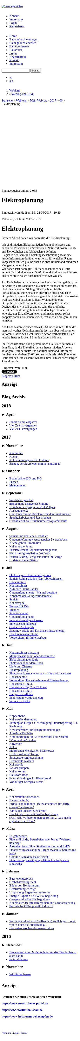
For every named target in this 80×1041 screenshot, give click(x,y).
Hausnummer (17, 582)
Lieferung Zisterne (20, 666)
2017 (53, 100)
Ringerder (15, 743)
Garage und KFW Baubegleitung (29, 899)
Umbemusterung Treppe (24, 754)
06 (61, 100)
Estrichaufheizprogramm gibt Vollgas (32, 507)
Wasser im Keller (19, 701)
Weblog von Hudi (23, 94)
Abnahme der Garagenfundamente (30, 596)
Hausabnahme (18, 676)
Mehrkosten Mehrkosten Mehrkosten (32, 750)
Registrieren (16, 26)
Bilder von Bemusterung (24, 885)
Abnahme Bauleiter (21, 733)
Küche (13, 456)
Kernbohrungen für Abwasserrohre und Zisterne (38, 736)
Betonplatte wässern (21, 761)
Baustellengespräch (21, 878)
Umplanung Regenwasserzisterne (29, 892)
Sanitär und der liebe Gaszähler (28, 536)
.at (10, 77)
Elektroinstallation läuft (23, 659)
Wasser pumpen (19, 768)
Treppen (14, 609)
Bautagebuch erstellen (22, 42)
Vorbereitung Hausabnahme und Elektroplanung (39, 680)
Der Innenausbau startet (23, 634)
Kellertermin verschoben (24, 796)
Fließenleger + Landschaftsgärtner (30, 575)
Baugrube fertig (19, 800)
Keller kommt (17, 771)
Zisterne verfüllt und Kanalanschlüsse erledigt (37, 630)
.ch (11, 80)
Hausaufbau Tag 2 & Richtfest (28, 687)
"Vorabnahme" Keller (22, 740)
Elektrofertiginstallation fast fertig (29, 553)
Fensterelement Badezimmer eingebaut (33, 550)
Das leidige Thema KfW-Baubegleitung (33, 814)
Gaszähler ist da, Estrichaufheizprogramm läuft (38, 521)
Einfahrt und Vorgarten (23, 422)
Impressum (16, 19)
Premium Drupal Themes (14, 1032)
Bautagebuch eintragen (23, 39)
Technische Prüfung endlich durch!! (31, 906)
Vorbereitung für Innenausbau (27, 637)
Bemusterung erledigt (22, 889)
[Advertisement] (40, 147)
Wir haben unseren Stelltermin (27, 810)
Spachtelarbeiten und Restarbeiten (30, 517)
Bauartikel (15, 49)
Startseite (7, 100)
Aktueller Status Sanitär (23, 589)
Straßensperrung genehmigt (26, 757)
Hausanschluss (18, 585)
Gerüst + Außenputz (21, 627)
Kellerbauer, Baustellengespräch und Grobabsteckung (42, 902)
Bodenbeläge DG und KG (25, 478)
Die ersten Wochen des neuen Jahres (31, 928)
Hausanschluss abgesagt (24, 652)
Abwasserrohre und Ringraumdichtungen (34, 729)
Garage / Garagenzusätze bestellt (29, 856)
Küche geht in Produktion (25, 543)
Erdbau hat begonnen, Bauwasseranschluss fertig (39, 803)
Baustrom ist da (18, 775)
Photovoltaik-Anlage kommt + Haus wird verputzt (40, 673)
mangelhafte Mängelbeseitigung (28, 503)
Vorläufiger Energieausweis (26, 781)
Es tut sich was (18, 959)
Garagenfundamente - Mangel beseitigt (33, 592)
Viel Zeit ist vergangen (23, 425)
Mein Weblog (38, 100)
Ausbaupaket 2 (18, 510)
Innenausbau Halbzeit (22, 623)
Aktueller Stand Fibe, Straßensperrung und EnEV (39, 846)
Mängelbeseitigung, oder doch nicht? (32, 656)
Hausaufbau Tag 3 (20, 683)
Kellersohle (16, 764)
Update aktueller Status (23, 560)
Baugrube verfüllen (21, 694)
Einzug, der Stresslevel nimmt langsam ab (34, 463)
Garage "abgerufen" (21, 807)
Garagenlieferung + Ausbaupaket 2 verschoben (38, 539)
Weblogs (14, 90)
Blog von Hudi (11, 376)
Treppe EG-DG (19, 606)
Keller (13, 747)
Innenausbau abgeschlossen (26, 620)
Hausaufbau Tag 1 (20, 690)
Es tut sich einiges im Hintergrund (30, 778)
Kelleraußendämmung (23, 719)
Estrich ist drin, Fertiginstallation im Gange (35, 556)
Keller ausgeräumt (20, 546)
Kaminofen (16, 453)
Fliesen (13, 482)
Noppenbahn (17, 716)
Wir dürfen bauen (20, 974)
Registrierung (17, 56)
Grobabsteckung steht (22, 882)
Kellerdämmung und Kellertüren (29, 460)
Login (13, 22)
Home (13, 36)
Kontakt (14, 16)
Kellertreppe (16, 602)
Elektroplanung (18, 670)
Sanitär (13, 599)
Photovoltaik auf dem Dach (26, 663)
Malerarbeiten (17, 485)
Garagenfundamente (21, 616)
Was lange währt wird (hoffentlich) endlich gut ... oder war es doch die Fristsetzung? (42, 923)
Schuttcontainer (18, 613)
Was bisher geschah (21, 500)
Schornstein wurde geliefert (26, 697)
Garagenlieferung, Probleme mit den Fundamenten (40, 514)
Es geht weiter (18, 836)
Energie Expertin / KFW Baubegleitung (33, 895)
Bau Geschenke (19, 46)
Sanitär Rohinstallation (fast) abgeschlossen (35, 578)
